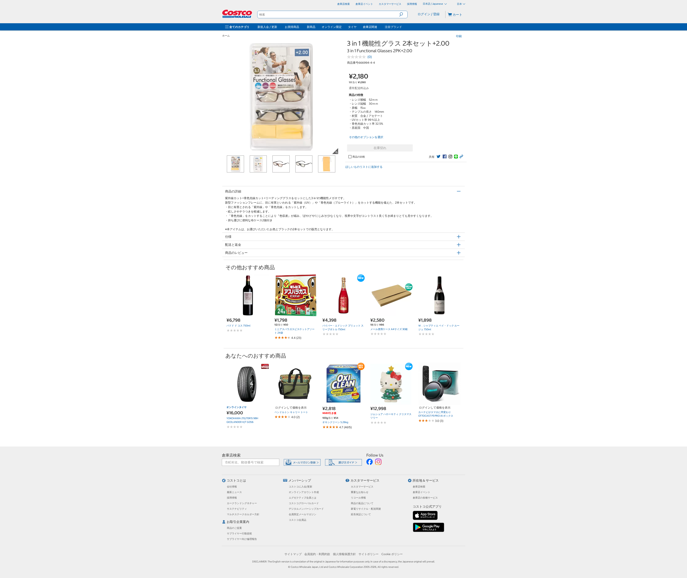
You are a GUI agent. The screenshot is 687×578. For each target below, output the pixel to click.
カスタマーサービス (364, 480)
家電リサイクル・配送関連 (366, 508)
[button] (403, 14)
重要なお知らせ (359, 492)
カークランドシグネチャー (242, 503)
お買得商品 (292, 27)
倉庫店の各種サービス (425, 497)
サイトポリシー (369, 554)
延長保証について (361, 514)
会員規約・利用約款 (317, 554)
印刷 (459, 36)
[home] (237, 13)
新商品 (311, 27)
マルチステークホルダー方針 (243, 514)
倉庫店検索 (231, 455)
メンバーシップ (299, 480)
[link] (438, 156)
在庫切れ (380, 148)
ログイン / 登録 (429, 14)
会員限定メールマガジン (302, 514)
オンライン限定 (332, 27)
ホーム (226, 35)
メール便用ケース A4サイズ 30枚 (389, 329)
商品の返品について (362, 503)
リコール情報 (358, 497)
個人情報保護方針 (344, 554)
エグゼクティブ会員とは (302, 497)
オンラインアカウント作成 (304, 492)
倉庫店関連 (370, 27)
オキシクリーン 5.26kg (335, 422)
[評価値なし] (357, 57)
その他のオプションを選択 (366, 137)
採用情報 (232, 497)
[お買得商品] (300, 27)
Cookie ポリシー (392, 554)
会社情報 (232, 486)
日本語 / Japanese (433, 3)
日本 (459, 4)
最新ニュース (234, 492)
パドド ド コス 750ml (238, 325)
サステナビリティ (237, 508)
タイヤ (352, 27)
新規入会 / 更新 (267, 27)
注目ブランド (393, 27)
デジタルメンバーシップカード (306, 508)
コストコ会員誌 (297, 519)
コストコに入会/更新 (300, 486)
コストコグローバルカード (304, 503)
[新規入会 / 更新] (278, 27)
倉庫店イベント (421, 492)
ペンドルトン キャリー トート (291, 412)
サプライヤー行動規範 (239, 533)
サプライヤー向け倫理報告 (242, 539)
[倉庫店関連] (378, 27)
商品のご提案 (234, 528)
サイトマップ (293, 554)
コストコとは (236, 480)
